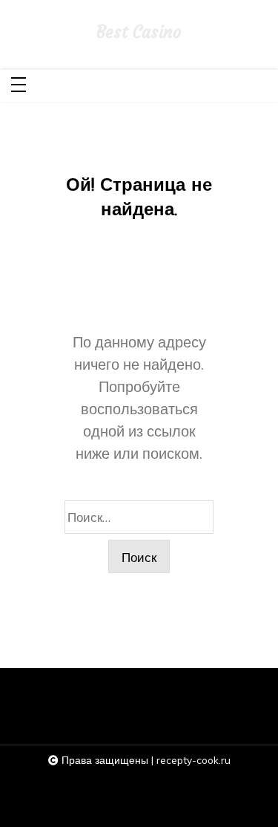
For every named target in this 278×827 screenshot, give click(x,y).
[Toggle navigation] (18, 86)
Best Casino (139, 32)
